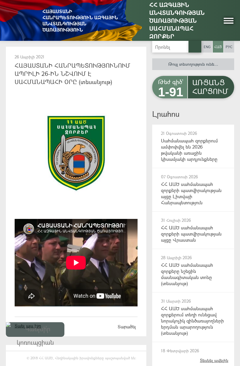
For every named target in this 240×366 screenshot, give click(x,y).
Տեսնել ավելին (214, 360)
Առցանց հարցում (210, 86)
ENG (207, 46)
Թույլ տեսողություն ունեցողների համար (201, 64)
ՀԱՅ (218, 46)
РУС (229, 46)
